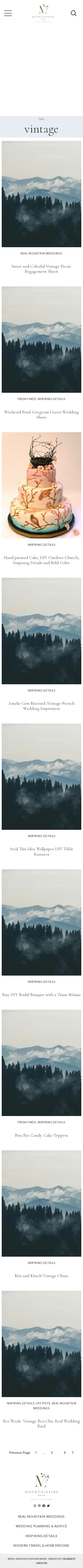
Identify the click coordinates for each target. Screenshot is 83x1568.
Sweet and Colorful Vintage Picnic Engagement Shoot (41, 269)
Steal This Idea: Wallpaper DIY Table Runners (41, 851)
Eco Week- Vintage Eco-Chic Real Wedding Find (41, 1424)
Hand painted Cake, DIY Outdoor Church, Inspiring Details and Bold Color (41, 560)
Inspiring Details (51, 399)
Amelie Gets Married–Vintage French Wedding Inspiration (41, 706)
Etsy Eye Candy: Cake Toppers (41, 1135)
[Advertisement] (41, 72)
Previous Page (19, 1452)
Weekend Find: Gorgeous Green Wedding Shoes (41, 415)
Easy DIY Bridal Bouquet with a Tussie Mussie (41, 994)
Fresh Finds (27, 399)
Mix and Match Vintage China (41, 1275)
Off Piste (43, 1403)
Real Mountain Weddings (41, 253)
